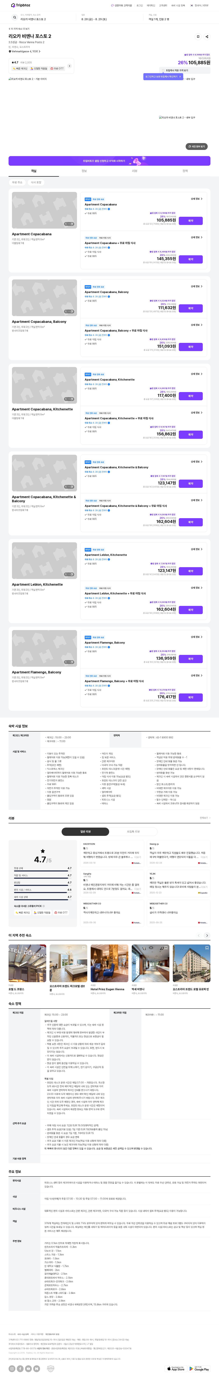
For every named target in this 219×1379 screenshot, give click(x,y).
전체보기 (204, 818)
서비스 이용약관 (37, 1334)
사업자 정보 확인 (43, 1348)
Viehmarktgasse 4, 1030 (25, 51)
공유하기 (207, 36)
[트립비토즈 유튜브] (28, 1368)
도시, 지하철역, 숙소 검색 (30, 15)
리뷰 (135, 171)
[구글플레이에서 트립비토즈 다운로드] (199, 1368)
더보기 (137, 857)
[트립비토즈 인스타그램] (12, 1368)
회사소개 (12, 1334)
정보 (84, 171)
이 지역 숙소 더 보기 (20, 29)
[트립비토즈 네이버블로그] (36, 1368)
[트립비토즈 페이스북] (20, 1368)
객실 (34, 171)
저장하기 (198, 36)
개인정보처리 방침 (52, 1334)
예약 (190, 220)
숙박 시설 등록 (178, 5)
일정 (83, 15)
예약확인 (151, 5)
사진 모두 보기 (198, 146)
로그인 (140, 5)
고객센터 (163, 5)
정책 (185, 171)
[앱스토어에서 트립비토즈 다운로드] (176, 1368)
